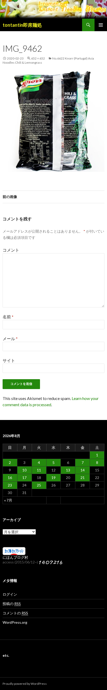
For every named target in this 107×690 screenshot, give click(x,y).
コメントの (15, 613)
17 (24, 477)
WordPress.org (15, 622)
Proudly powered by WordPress (25, 684)
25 (39, 485)
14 (83, 470)
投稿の (12, 603)
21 (83, 477)
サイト (9, 360)
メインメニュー (101, 25)
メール (10, 338)
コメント (11, 249)
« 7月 (8, 500)
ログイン (10, 594)
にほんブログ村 (15, 557)
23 (10, 485)
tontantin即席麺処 (22, 25)
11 (39, 470)
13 (68, 470)
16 (10, 477)
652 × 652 (38, 58)
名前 (8, 316)
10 (24, 470)
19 (53, 477)
